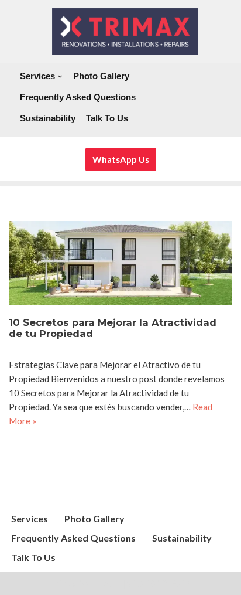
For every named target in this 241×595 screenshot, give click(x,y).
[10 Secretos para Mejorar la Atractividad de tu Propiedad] (120, 263)
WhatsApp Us (120, 159)
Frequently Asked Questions (78, 97)
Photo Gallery (101, 76)
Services (29, 518)
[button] (60, 76)
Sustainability (47, 118)
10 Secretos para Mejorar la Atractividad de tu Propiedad (112, 328)
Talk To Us (107, 118)
